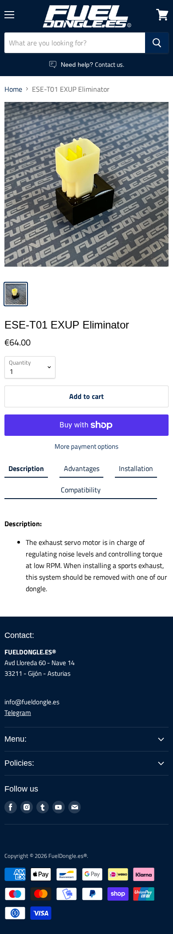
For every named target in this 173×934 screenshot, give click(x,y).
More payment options (86, 446)
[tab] (26, 470)
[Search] (157, 42)
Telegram (17, 712)
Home (13, 89)
